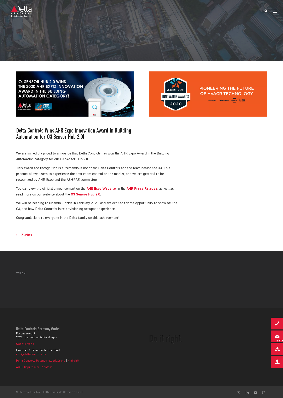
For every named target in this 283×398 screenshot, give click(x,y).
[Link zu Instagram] (264, 392)
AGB (19, 367)
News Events (69, 39)
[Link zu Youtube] (255, 392)
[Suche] (266, 11)
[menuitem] (266, 11)
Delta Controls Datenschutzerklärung (40, 360)
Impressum (31, 367)
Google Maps (25, 344)
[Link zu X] (239, 392)
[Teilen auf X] (53, 283)
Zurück (26, 235)
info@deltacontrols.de (31, 354)
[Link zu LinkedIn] (247, 392)
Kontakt (47, 367)
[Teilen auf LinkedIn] (141, 283)
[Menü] (275, 11)
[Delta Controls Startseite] (21, 11)
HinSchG (73, 360)
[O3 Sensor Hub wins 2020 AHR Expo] (75, 94)
